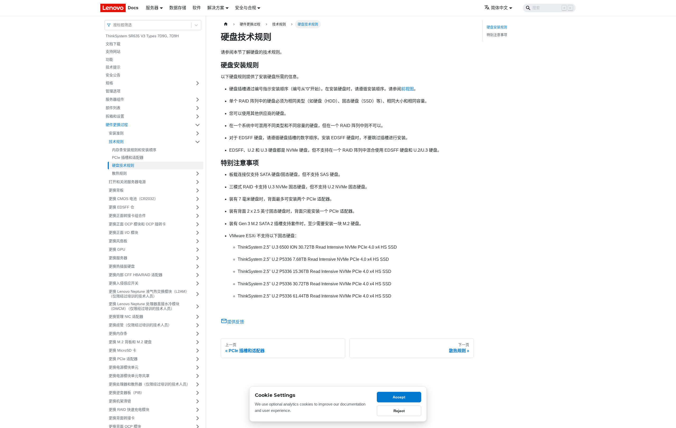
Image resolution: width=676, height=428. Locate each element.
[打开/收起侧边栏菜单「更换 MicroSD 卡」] (197, 350)
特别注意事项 (497, 35)
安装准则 (116, 133)
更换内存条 (118, 333)
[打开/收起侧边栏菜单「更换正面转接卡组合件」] (197, 216)
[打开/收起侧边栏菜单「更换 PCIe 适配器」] (197, 359)
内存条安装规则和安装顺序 (134, 150)
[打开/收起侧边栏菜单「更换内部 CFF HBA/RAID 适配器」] (197, 275)
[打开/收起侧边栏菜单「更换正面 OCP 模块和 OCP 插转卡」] (197, 224)
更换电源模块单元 (123, 367)
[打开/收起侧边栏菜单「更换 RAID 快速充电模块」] (197, 410)
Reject (399, 411)
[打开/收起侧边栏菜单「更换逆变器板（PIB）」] (197, 393)
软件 (197, 8)
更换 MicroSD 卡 (122, 350)
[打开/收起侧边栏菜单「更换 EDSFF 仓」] (197, 207)
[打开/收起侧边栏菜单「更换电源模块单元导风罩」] (197, 376)
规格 (109, 83)
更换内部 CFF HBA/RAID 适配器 (135, 275)
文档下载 (113, 44)
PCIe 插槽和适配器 (127, 157)
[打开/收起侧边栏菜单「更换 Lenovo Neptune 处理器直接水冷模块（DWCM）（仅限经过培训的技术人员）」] (197, 306)
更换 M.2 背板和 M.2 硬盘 (130, 342)
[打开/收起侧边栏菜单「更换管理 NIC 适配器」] (197, 317)
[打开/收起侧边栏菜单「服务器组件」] (197, 99)
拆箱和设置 (115, 116)
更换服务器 (118, 258)
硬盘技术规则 (123, 165)
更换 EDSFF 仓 (121, 207)
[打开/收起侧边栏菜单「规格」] (197, 83)
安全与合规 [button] (245, 8)
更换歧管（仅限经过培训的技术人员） (140, 325)
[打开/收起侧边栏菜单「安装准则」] (197, 133)
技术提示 (113, 67)
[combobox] (113, 25)
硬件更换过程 (117, 125)
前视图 (407, 89)
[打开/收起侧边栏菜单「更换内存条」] (197, 333)
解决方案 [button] (215, 8)
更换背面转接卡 (122, 418)
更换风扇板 (118, 241)
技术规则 (116, 141)
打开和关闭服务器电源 (127, 182)
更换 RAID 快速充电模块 (129, 409)
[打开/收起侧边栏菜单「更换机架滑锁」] (197, 401)
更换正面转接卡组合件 (127, 215)
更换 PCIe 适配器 (123, 359)
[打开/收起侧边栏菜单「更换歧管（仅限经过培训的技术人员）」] (197, 325)
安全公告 (113, 75)
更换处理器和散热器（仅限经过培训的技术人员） (149, 384)
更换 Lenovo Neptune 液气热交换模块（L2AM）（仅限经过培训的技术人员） (148, 293)
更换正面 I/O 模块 (123, 232)
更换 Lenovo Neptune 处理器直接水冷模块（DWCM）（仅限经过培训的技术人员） (144, 306)
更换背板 (116, 190)
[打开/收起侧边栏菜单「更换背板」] (197, 190)
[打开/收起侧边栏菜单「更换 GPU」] (197, 249)
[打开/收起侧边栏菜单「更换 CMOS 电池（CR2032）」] (197, 199)
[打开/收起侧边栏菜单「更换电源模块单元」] (197, 367)
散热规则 (119, 173)
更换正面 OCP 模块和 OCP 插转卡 (137, 224)
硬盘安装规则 (497, 27)
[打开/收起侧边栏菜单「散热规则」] (197, 173)
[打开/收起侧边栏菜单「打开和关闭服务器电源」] (197, 182)
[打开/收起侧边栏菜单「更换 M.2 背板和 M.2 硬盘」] (197, 342)
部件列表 (113, 108)
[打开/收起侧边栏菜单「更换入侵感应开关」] (197, 283)
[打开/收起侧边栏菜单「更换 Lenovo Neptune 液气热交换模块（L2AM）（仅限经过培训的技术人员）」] (197, 294)
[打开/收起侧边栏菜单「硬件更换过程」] (197, 125)
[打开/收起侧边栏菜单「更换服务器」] (197, 258)
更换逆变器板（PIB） (126, 392)
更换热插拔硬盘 (122, 266)
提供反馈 (235, 322)
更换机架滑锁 (120, 401)
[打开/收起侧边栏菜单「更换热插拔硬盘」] (197, 266)
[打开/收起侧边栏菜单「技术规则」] (197, 142)
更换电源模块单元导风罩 (129, 376)
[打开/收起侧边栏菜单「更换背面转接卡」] (197, 418)
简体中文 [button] (499, 8)
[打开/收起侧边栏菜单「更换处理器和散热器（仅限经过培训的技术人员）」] (197, 384)
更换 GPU (117, 249)
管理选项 (113, 91)
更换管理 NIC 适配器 (126, 316)
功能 (109, 59)
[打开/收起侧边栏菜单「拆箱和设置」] (197, 116)
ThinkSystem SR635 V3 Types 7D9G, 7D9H (142, 36)
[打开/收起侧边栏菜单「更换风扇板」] (197, 241)
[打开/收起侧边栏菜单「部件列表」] (197, 108)
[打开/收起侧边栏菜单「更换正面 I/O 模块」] (197, 233)
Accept (399, 397)
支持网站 (113, 51)
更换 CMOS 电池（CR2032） (133, 199)
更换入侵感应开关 (123, 283)
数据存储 (177, 8)
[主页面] (226, 24)
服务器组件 (115, 99)
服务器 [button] (152, 8)
